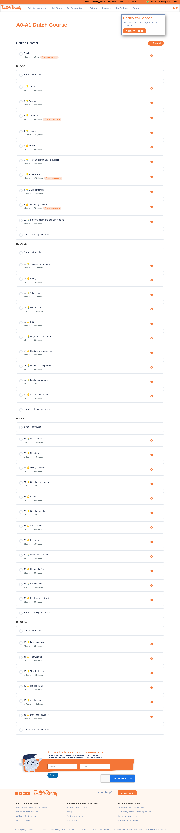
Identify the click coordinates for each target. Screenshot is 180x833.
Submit (52, 775)
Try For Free (122, 8)
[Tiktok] (28, 793)
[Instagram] (24, 793)
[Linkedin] (20, 793)
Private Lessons (36, 8)
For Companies (74, 8)
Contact (137, 8)
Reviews (106, 8)
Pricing (93, 8)
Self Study (57, 8)
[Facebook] (16, 793)
